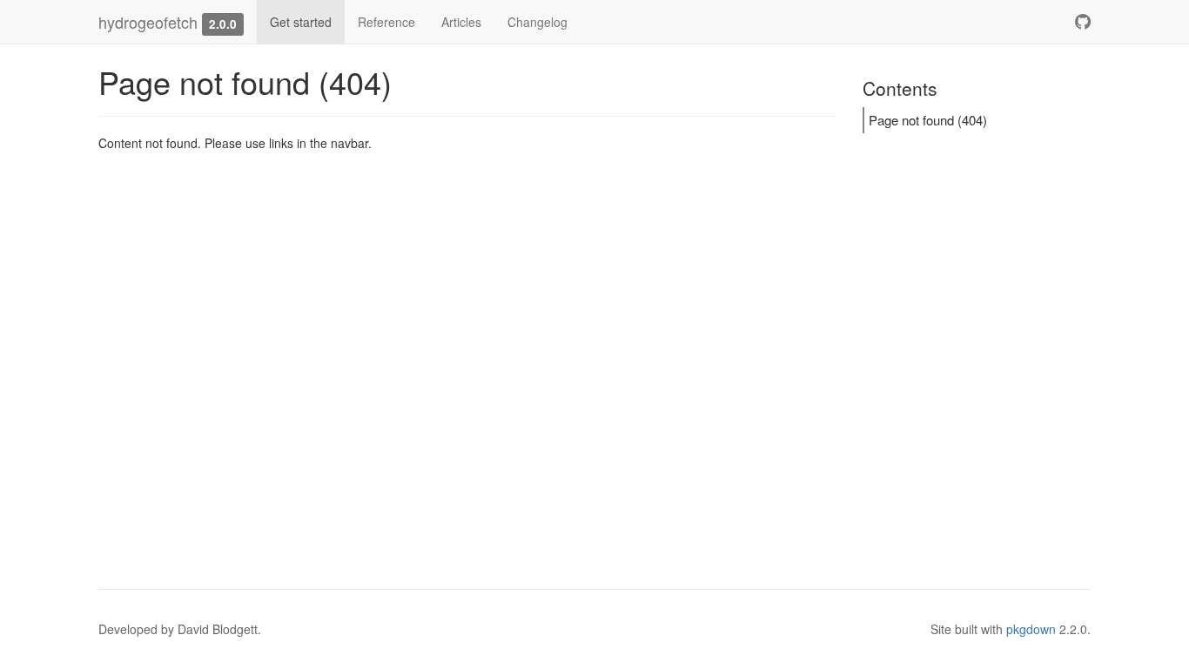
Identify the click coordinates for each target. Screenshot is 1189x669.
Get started (301, 21)
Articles (461, 21)
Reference (386, 21)
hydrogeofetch (148, 21)
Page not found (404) (928, 120)
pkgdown (1031, 629)
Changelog (537, 21)
